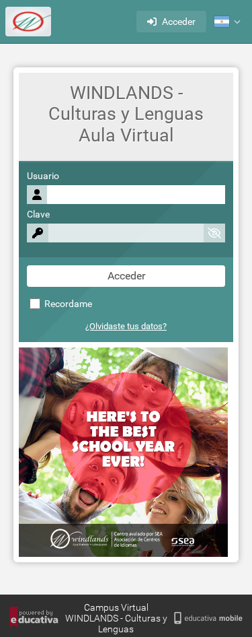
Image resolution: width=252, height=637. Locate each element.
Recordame (67, 304)
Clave (38, 214)
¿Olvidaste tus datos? (126, 326)
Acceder (179, 21)
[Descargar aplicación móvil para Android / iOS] (208, 618)
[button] (227, 21)
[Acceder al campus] (28, 21)
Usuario (43, 176)
